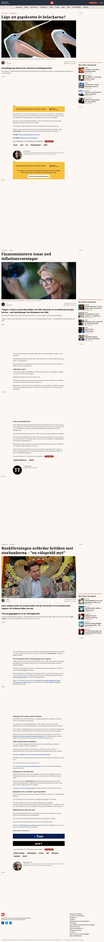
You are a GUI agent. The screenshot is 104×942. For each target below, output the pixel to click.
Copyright (72, 919)
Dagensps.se (4, 13)
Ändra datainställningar (76, 936)
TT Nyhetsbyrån (27, 466)
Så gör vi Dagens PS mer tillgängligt (79, 934)
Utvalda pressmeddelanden (77, 915)
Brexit (15, 145)
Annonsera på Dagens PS (76, 928)
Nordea (41, 853)
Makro (11, 250)
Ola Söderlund (26, 151)
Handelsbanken (31, 853)
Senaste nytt (19, 7)
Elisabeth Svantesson (20, 460)
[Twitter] (6, 923)
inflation (31, 460)
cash (21, 145)
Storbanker (55, 853)
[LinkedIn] (10, 923)
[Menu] (102, 3)
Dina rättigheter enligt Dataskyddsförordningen (82, 925)
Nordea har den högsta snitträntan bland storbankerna (28, 736)
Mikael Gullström (27, 862)
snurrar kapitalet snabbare (20, 677)
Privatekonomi (43, 7)
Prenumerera (93, 2)
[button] (39, 836)
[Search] (99, 3)
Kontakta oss (73, 917)
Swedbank (17, 856)
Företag (57, 7)
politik (45, 145)
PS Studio (85, 7)
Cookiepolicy (73, 923)
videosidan (12, 614)
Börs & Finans (34, 7)
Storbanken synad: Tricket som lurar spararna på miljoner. (31, 754)
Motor (63, 7)
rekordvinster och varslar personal (29, 825)
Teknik (51, 7)
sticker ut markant (54, 682)
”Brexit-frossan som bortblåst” (29, 138)
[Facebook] (2, 923)
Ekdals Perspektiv (19, 853)
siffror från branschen (27, 788)
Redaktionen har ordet (75, 930)
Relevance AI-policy (75, 926)
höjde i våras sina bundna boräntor (31, 766)
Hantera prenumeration (76, 914)
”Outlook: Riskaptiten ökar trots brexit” (30, 134)
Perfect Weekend (76, 7)
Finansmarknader (36, 145)
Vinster (25, 856)
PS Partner (72, 932)
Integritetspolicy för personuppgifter (79, 921)
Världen (26, 7)
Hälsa (68, 7)
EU (27, 145)
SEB (47, 853)
